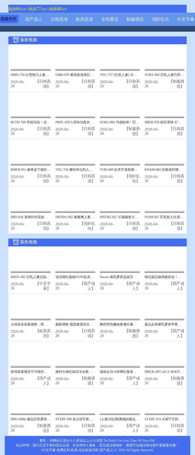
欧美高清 (84, 19)
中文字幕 (185, 19)
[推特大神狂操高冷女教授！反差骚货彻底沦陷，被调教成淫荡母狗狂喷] (75, 356)
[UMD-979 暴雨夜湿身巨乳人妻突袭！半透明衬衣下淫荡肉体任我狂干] (75, 59)
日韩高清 (59, 19)
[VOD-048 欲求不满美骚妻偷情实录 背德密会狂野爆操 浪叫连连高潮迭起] (120, 153)
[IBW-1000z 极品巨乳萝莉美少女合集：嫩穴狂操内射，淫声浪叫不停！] (31, 403)
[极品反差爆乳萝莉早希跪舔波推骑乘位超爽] (165, 308)
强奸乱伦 (160, 19)
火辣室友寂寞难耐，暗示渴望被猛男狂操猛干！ (46, 324)
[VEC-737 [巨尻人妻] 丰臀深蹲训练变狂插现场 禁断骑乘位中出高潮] (120, 59)
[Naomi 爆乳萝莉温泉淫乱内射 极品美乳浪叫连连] (120, 261)
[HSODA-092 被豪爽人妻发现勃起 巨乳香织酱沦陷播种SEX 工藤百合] (75, 201)
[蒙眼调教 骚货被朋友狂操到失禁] (75, 308)
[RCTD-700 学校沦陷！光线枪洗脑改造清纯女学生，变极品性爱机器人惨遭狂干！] (31, 106)
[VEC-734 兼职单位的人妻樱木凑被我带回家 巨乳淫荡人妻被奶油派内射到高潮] (75, 153)
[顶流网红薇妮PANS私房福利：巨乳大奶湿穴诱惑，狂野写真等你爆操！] (75, 261)
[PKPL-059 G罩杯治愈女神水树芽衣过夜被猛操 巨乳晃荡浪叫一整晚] (75, 106)
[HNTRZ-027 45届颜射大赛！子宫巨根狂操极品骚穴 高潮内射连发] (120, 201)
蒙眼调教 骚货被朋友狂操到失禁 (79, 324)
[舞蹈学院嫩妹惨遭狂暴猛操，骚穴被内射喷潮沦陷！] (120, 308)
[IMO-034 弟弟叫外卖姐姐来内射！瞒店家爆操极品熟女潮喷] (31, 201)
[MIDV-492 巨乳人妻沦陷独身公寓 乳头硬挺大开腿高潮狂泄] (31, 261)
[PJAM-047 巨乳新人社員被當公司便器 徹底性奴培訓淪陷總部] (165, 201)
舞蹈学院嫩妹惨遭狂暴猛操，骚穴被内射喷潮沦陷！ (138, 324)
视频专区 (8, 19)
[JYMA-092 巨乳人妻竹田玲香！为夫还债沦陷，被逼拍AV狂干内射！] (165, 59)
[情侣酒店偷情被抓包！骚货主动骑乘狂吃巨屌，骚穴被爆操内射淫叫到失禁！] (165, 261)
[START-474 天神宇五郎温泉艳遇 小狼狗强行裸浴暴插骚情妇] (165, 403)
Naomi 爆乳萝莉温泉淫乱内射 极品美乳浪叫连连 (135, 277)
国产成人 (33, 19)
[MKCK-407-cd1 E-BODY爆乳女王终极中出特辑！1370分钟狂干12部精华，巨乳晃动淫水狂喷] (165, 356)
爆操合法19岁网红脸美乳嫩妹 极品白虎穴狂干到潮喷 (138, 372)
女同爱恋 (109, 19)
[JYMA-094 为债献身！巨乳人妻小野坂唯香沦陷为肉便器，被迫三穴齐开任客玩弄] (120, 106)
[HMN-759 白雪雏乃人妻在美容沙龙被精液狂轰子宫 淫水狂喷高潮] (31, 59)
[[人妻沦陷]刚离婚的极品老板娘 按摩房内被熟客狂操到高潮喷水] (120, 403)
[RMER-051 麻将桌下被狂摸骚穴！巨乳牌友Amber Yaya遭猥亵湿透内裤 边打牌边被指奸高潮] (31, 153)
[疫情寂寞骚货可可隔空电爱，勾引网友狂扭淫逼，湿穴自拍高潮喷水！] (31, 356)
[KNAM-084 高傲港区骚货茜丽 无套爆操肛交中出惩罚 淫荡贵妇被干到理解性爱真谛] (165, 153)
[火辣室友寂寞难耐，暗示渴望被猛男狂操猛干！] (31, 308)
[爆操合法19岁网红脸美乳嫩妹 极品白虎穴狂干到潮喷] (120, 356)
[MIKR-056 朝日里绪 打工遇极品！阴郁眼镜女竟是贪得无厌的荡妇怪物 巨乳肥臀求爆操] (165, 106)
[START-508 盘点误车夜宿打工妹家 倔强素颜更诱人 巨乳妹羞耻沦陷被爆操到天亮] (75, 403)
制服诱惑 (135, 19)
